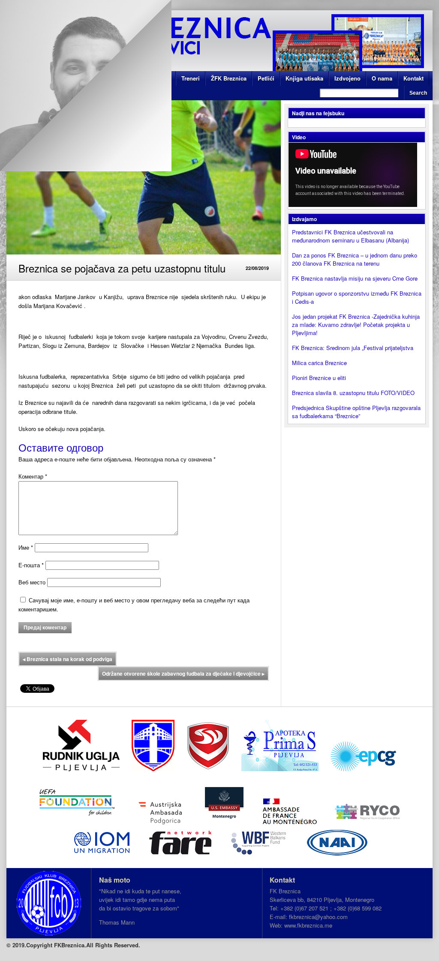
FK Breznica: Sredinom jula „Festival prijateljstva (352, 348)
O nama (382, 78)
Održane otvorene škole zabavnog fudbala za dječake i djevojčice (183, 673)
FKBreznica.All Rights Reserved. (97, 945)
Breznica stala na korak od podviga (67, 659)
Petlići (266, 78)
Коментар (32, 476)
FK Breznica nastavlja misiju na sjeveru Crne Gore (355, 278)
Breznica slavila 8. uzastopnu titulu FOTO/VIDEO (353, 393)
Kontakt (413, 78)
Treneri (190, 78)
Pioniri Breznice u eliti (319, 378)
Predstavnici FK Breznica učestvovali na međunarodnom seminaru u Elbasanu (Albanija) (350, 236)
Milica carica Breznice (319, 363)
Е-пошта (31, 565)
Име (25, 547)
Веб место (31, 582)
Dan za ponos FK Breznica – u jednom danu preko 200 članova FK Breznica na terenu (354, 259)
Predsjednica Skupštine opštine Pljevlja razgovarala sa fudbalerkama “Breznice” (356, 412)
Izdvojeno (347, 78)
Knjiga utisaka (304, 78)
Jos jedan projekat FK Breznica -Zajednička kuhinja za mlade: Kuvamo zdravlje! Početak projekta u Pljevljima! (356, 324)
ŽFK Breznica (229, 78)
